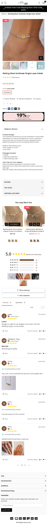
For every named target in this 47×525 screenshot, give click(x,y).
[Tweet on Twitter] (12, 108)
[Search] (5, 2)
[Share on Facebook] (9, 108)
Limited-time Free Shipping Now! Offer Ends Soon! (23, 8)
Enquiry (38, 99)
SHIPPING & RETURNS (11, 193)
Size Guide (8, 188)
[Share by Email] (19, 108)
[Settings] (39, 2)
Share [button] (6, 331)
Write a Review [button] (24, 290)
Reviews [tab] (5, 302)
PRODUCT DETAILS (10, 129)
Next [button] (43, 8)
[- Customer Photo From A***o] (11, 276)
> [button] (29, 465)
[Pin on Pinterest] (15, 108)
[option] (23, 8)
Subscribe (6, 510)
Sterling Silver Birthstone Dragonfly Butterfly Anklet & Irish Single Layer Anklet (34, 230)
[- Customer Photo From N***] (35, 276)
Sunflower (7, 92)
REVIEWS (7, 182)
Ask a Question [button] (24, 295)
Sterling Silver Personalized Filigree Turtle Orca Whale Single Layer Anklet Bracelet (12, 230)
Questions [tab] (19, 302)
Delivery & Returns (25, 99)
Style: (8, 89)
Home (4, 14)
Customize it (14, 224)
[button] (40, 331)
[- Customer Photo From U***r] (23, 283)
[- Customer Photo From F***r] (19, 276)
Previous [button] (4, 8)
